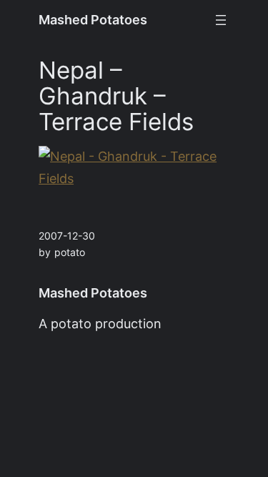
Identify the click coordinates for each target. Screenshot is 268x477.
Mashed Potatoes (93, 19)
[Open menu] (220, 20)
